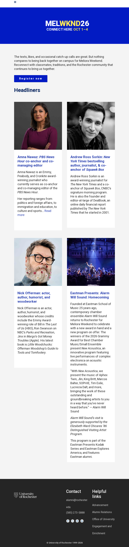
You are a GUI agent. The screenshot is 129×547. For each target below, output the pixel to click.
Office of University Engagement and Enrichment (103, 526)
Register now (30, 78)
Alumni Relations (102, 512)
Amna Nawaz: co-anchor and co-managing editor (35, 161)
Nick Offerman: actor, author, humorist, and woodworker (33, 297)
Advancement (100, 505)
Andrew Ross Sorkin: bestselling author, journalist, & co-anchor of (90, 163)
